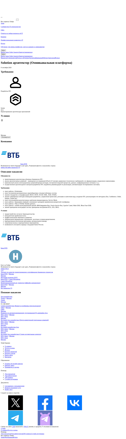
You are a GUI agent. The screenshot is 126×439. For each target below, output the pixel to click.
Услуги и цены (10, 348)
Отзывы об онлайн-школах (14, 364)
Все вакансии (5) (14, 167)
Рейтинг (45, 58)
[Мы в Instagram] (104, 409)
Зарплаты (51, 58)
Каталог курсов (10, 353)
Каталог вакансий (11, 351)
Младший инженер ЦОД (9, 277)
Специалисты (12, 58)
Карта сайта (9, 355)
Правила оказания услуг (13, 388)
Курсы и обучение (23, 58)
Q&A (6, 437)
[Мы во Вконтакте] (74, 409)
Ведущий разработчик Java (10, 327)
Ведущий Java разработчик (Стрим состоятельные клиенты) (21, 334)
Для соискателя (10, 374)
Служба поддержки (11, 379)
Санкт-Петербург (14, 279)
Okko (2, 307)
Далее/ (3, 298)
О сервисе (8, 346)
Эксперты (32, 58)
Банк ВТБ (23, 164)
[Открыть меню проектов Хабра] (1, 17)
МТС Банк (4, 315)
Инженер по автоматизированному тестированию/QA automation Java (24, 313)
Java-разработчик (6, 296)
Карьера (10, 437)
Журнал (57, 58)
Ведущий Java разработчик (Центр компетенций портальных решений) (25, 320)
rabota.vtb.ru (5, 167)
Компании (39, 58)
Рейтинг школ (9, 365)
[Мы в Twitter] (15, 409)
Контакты (8, 357)
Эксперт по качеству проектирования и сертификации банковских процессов (27, 272)
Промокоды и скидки (12, 367)
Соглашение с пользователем (14, 386)
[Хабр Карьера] (8, 19)
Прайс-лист (9, 389)
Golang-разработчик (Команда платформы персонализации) (21, 306)
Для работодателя (11, 376)
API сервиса (9, 377)
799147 (26, 426)
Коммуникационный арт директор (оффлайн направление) (20, 283)
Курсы (15, 437)
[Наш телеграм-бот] (45, 425)
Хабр (2, 437)
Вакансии (4, 58)
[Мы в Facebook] (45, 409)
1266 (13, 426)
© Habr (3, 428)
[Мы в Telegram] (15, 425)
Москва (11, 274)
